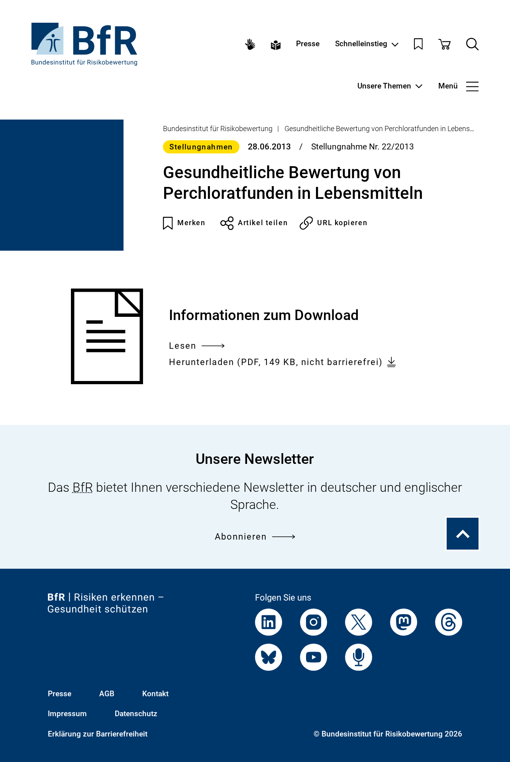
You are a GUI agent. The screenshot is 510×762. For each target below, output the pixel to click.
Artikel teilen (263, 223)
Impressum (67, 713)
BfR (83, 487)
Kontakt (155, 693)
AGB (106, 693)
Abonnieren (241, 537)
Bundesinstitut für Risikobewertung (218, 128)
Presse (308, 44)
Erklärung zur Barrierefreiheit (97, 734)
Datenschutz (136, 713)
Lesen (182, 346)
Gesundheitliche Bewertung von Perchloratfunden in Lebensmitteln (388, 128)
